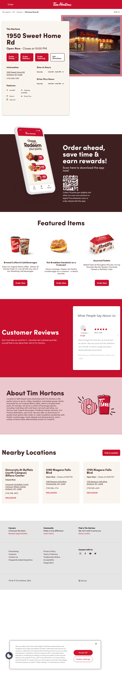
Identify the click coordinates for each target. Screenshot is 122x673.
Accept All (83, 652)
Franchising (14, 551)
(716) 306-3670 (11, 493)
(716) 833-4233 (93, 488)
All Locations (6, 12)
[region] (55, 654)
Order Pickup (12, 57)
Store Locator (84, 533)
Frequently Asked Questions (21, 560)
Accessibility (48, 560)
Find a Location (111, 452)
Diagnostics (48, 562)
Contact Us (13, 557)
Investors (12, 554)
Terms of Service (50, 554)
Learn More (48, 533)
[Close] (96, 643)
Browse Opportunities (18, 533)
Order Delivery (26, 57)
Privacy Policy (49, 551)
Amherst (20, 12)
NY (14, 12)
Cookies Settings (83, 659)
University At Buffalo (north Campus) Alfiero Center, (16, 486)
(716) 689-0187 (13, 78)
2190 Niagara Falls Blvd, (56, 482)
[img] (95, 553)
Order (10, 4)
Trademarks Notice (51, 557)
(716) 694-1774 (52, 488)
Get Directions (56, 57)
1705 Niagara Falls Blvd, (97, 482)
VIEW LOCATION (10, 498)
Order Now (20, 283)
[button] (9, 655)
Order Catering (41, 57)
